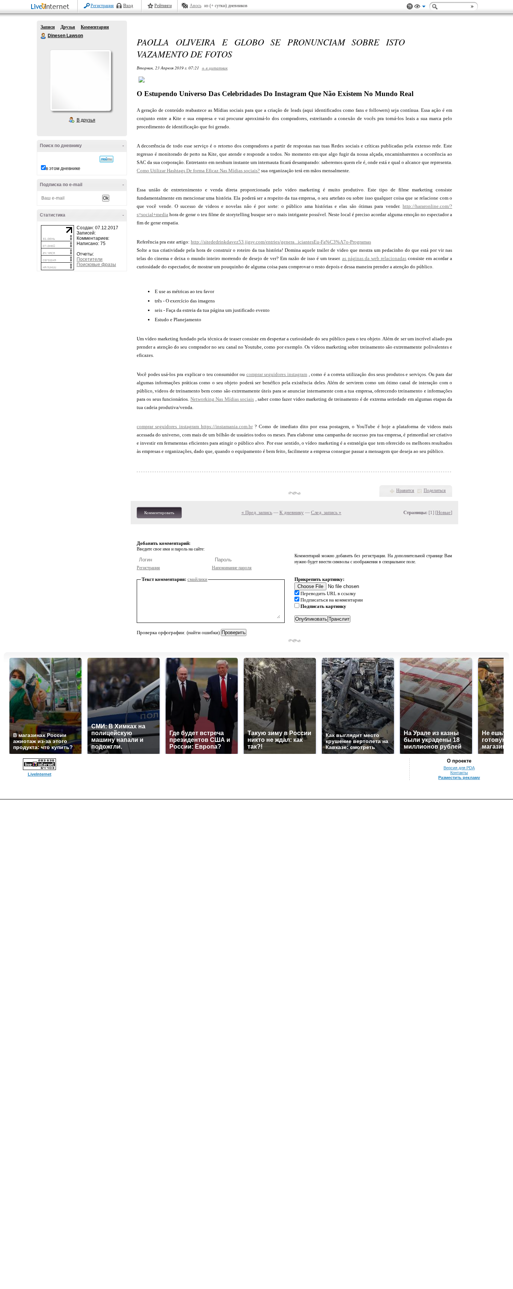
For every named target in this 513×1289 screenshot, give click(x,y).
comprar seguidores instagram (276, 374)
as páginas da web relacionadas (374, 258)
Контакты (459, 772)
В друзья (86, 120)
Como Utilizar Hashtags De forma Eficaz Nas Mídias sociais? (198, 170)
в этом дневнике (63, 168)
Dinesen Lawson (44, 36)
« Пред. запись (256, 512)
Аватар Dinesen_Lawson (80, 80)
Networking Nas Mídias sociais (222, 399)
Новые (444, 512)
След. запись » (326, 512)
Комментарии (95, 27)
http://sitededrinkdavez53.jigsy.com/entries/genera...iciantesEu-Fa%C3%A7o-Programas (281, 242)
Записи (48, 27)
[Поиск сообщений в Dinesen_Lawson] (106, 159)
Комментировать (159, 512)
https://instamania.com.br (227, 426)
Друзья (67, 27)
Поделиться (435, 490)
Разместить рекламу (459, 777)
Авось (195, 5)
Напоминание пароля (232, 567)
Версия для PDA (459, 768)
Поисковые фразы (96, 264)
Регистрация (102, 5)
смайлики (197, 579)
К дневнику (291, 512)
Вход (128, 5)
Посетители (90, 259)
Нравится (405, 490)
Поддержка (410, 6)
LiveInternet (51, 7)
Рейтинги (163, 5)
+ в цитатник (215, 68)
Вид (419, 8)
